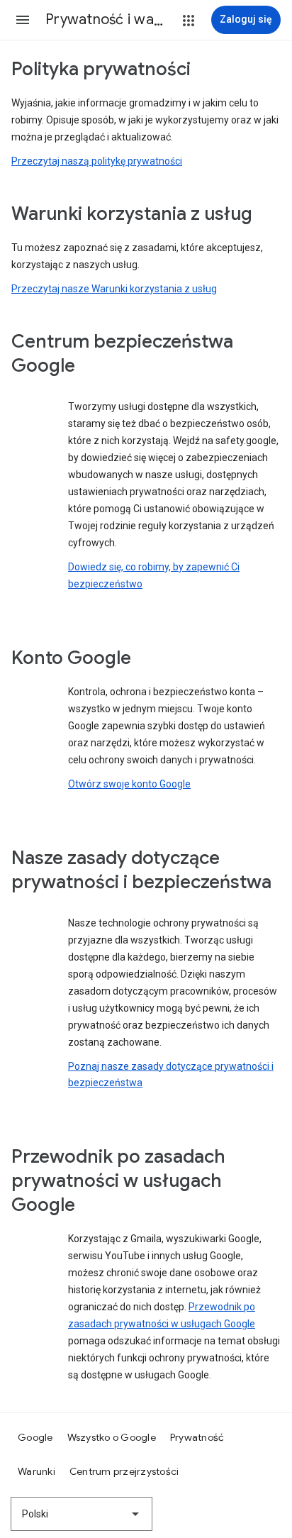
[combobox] (81, 1514)
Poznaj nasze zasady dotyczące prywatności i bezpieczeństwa (171, 1075)
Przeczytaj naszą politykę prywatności (96, 161)
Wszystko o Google (111, 1437)
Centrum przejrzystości (124, 1471)
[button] (23, 20)
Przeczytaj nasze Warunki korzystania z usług (114, 288)
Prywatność (197, 1437)
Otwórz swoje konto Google (129, 784)
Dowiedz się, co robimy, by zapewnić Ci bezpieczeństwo (154, 575)
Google (35, 1437)
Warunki (36, 1471)
